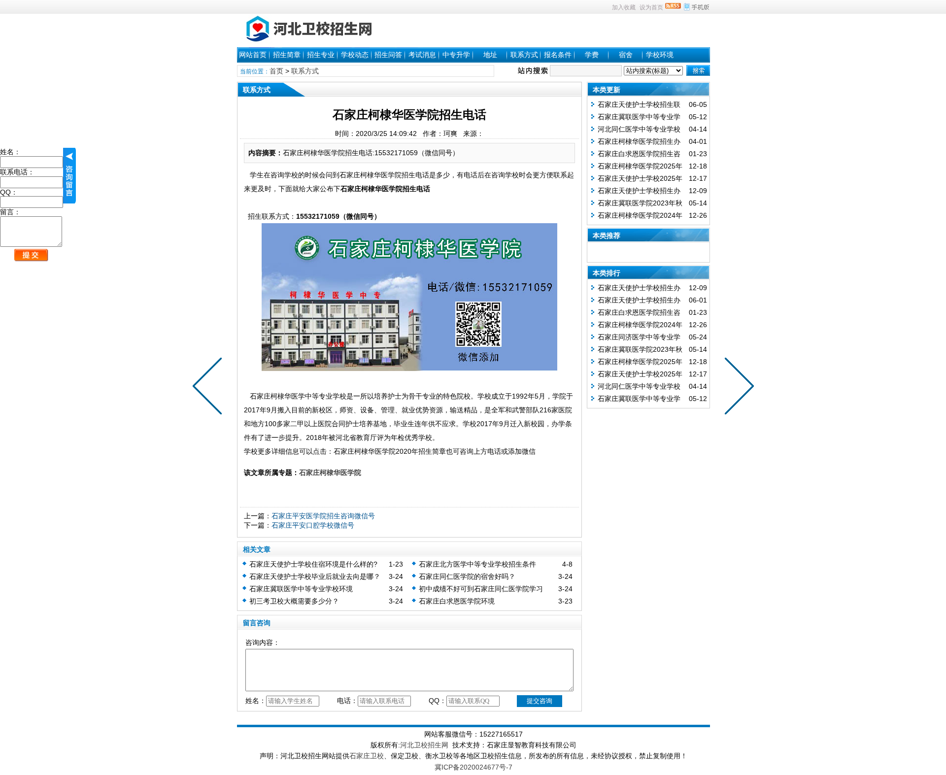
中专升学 (456, 55)
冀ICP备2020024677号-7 (473, 767)
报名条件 (558, 55)
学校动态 (355, 55)
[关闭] (69, 175)
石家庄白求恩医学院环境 (457, 601)
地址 (490, 55)
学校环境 (660, 55)
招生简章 (287, 55)
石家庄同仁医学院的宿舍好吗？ (467, 576)
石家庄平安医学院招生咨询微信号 (323, 516)
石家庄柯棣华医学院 (330, 472)
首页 (276, 71)
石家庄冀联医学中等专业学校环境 (301, 589)
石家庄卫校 (366, 756)
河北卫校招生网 (424, 745)
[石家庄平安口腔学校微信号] (209, 387)
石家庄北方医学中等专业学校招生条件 (477, 564)
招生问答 (388, 55)
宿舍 (626, 55)
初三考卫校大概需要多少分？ (294, 601)
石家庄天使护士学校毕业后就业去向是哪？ (314, 576)
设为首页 (651, 7)
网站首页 (253, 55)
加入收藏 (624, 7)
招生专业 (321, 55)
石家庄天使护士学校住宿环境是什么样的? (313, 564)
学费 (592, 55)
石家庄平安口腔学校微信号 (312, 525)
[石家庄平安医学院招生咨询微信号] (737, 387)
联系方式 (524, 55)
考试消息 (422, 55)
